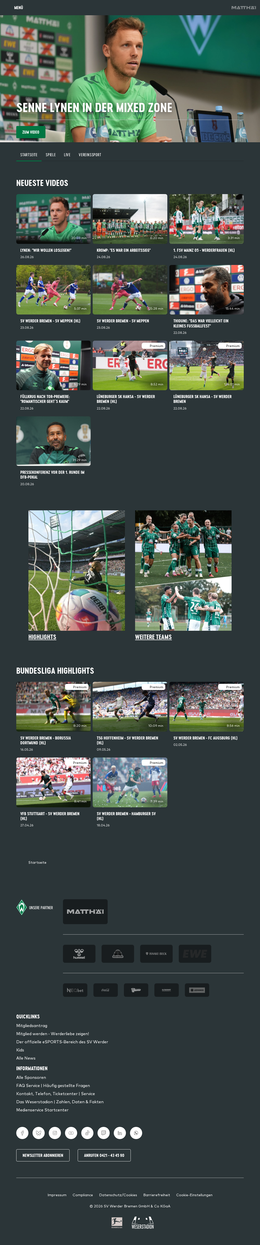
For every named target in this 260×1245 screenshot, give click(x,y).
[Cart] (207, 8)
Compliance (83, 1194)
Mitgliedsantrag (31, 1025)
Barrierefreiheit (156, 1194)
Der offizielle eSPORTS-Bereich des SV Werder (62, 1041)
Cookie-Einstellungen (194, 1194)
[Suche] (193, 8)
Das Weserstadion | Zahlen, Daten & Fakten (60, 1101)
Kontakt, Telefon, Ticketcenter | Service (55, 1093)
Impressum (57, 1194)
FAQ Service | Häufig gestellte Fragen (53, 1085)
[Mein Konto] (221, 8)
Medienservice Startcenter (42, 1110)
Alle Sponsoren (31, 1077)
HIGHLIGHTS (42, 637)
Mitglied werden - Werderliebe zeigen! (52, 1033)
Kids (20, 1050)
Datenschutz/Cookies (118, 1194)
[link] (244, 8)
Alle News (26, 1058)
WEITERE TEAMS (153, 637)
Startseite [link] (37, 862)
